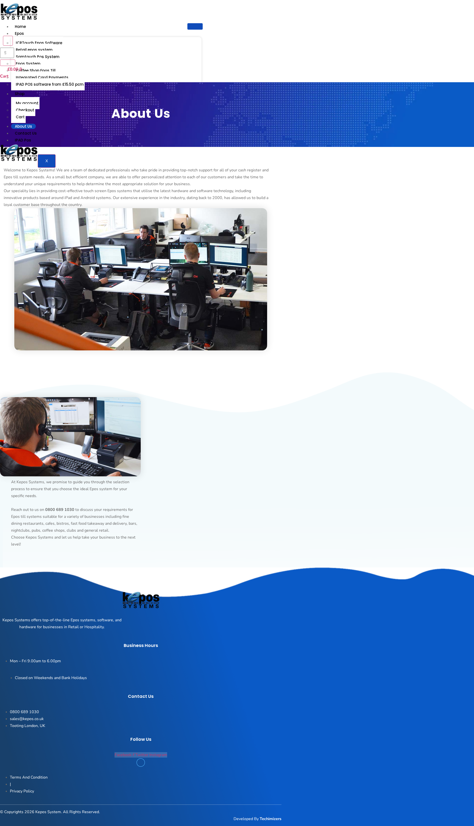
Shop (19, 93)
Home (20, 26)
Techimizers (270, 819)
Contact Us (26, 133)
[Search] (7, 63)
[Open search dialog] (8, 41)
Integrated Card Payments (42, 77)
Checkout (25, 110)
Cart (20, 117)
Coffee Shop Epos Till (36, 70)
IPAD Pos (23, 140)
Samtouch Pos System (37, 56)
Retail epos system (34, 49)
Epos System (28, 63)
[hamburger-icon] (195, 26)
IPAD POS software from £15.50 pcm (50, 84)
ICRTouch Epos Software (39, 42)
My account (27, 103)
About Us (23, 126)
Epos (19, 33)
